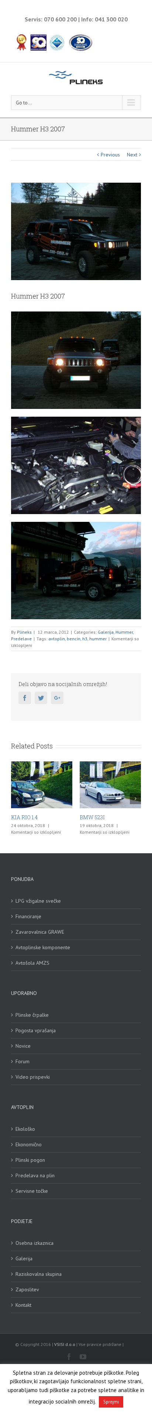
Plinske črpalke (32, 1015)
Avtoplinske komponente (42, 947)
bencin (73, 638)
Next (132, 154)
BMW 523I (86, 817)
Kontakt (23, 1305)
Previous (110, 154)
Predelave (21, 638)
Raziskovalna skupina (38, 1274)
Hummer (124, 632)
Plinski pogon (30, 1160)
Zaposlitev (27, 1289)
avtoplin (56, 638)
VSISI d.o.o (64, 1344)
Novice (23, 1046)
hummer (98, 638)
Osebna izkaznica (34, 1243)
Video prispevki (32, 1077)
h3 (84, 638)
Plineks (24, 632)
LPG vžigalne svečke (38, 901)
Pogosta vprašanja (35, 1030)
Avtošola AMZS (32, 963)
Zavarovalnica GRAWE (39, 932)
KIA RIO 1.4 (19, 817)
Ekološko (25, 1129)
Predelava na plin (35, 1175)
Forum (22, 1061)
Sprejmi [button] (111, 1402)
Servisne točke (31, 1191)
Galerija (106, 632)
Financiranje (28, 916)
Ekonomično (28, 1144)
